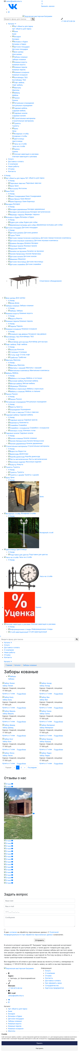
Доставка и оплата (16, 161)
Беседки (11, 1014)
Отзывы (11, 169)
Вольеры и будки (15, 1016)
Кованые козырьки (15, 1028)
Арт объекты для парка (17, 1009)
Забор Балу (7, 700)
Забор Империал (46, 728)
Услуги (11, 159)
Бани (10, 1011)
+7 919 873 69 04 (68, 21)
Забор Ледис (45, 755)
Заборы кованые (15, 1021)
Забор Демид (7, 728)
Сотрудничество (52, 985)
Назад (7, 175)
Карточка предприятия (54, 988)
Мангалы (11, 1031)
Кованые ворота (14, 1024)
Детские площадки (16, 1019)
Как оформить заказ (53, 983)
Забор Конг (7, 741)
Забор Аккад (45, 686)
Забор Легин (7, 755)
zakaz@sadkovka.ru (14, 1)
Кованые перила (14, 1026)
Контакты (12, 171)
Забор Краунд (45, 741)
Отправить (39, 940)
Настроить (39, 1048)
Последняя (32, 767)
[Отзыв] (8, 784)
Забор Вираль (8, 714)
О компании (13, 164)
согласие (13, 932)
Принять (39, 1043)
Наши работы (13, 166)
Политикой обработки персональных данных (61, 1038)
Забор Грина (45, 714)
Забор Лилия (7, 686)
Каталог (11, 24)
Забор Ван (44, 700)
